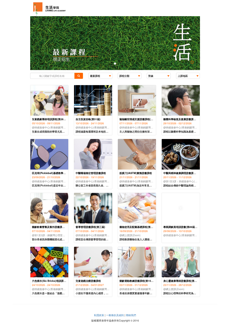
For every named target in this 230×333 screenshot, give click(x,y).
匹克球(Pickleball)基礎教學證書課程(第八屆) (57, 173)
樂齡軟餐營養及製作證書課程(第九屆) (53, 227)
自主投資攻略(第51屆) (88, 119)
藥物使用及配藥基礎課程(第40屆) (138, 227)
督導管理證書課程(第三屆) (90, 227)
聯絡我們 (131, 315)
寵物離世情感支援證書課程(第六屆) (139, 119)
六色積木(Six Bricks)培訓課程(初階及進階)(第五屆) (61, 281)
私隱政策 (99, 315)
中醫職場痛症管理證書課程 (91, 173)
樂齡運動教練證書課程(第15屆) (136, 281)
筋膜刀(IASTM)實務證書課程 (135, 173)
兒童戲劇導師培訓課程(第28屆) (49, 119)
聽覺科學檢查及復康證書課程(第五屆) (184, 119)
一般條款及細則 (115, 315)
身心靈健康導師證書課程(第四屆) (181, 281)
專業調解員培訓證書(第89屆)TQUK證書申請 (188, 227)
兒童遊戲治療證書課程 (88, 281)
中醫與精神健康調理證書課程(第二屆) (184, 173)
